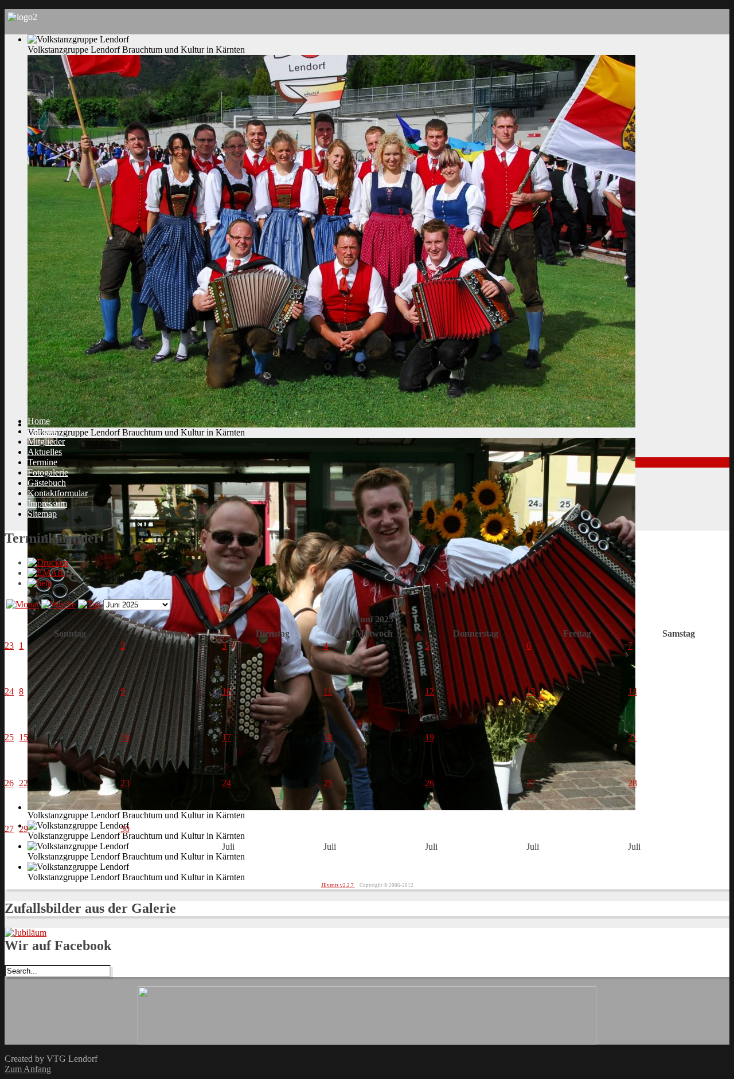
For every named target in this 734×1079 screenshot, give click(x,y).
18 (328, 737)
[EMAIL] (47, 573)
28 (632, 783)
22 (23, 783)
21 (632, 737)
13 (531, 691)
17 (226, 737)
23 (9, 645)
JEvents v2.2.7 (338, 885)
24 (9, 691)
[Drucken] (48, 562)
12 (429, 691)
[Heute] (89, 604)
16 (125, 737)
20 (531, 737)
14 (632, 691)
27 (531, 783)
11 (327, 691)
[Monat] (22, 604)
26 (9, 783)
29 (23, 829)
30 (125, 829)
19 (429, 737)
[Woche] (58, 604)
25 (9, 737)
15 (23, 737)
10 (226, 691)
